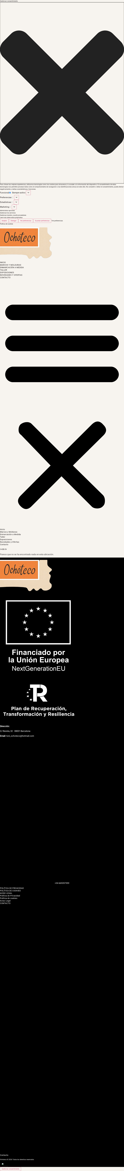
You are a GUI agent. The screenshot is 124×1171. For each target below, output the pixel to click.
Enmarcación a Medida (12, 267)
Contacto (5, 277)
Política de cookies (6, 224)
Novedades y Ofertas (11, 275)
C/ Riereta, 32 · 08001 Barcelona (15, 731)
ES (3, 549)
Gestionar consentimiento (10, 1169)
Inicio (3, 262)
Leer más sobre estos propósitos (11, 217)
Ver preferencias (25, 221)
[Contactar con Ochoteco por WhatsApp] (5, 1166)
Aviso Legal (6, 893)
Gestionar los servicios (8, 213)
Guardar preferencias (42, 221)
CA (1, 549)
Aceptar (4, 221)
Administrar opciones (7, 210)
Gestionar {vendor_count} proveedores (13, 215)
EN (6, 549)
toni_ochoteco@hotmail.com (20, 736)
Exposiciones (7, 272)
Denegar (13, 221)
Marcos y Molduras (10, 265)
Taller (3, 270)
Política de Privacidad (12, 888)
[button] (62, 92)
